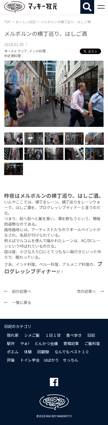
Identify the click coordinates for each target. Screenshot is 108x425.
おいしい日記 (26, 21)
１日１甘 (53, 335)
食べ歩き (74, 335)
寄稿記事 (71, 343)
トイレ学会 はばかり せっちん (49, 360)
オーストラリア (15, 51)
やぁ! (24, 343)
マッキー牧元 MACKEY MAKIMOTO (30, 7)
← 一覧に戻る (17, 302)
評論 (11, 360)
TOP (7, 21)
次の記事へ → (90, 291)
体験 (28, 351)
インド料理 (37, 51)
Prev (12, 93)
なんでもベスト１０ (72, 351)
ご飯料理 (92, 343)
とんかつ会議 (46, 343)
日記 (91, 335)
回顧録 (43, 351)
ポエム (13, 351)
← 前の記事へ (17, 291)
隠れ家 (13, 335)
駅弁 (11, 343)
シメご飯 (32, 335)
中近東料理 (12, 55)
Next (95, 93)
